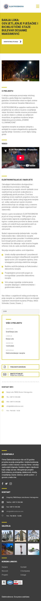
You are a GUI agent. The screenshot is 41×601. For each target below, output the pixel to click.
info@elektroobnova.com (14, 406)
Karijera (5, 567)
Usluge (23, 575)
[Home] (13, 6)
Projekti (5, 575)
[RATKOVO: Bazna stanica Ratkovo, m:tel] (33, 535)
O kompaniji (25, 571)
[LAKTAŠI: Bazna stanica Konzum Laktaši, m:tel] (20, 548)
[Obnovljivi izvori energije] (33, 548)
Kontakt (23, 567)
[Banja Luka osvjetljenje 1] (20, 70)
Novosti (5, 571)
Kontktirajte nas (11, 42)
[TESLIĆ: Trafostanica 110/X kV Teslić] (7, 535)
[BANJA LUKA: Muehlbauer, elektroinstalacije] (20, 535)
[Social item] (2, 483)
